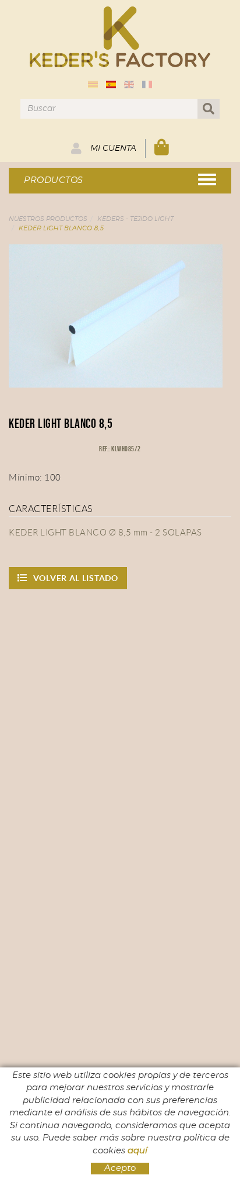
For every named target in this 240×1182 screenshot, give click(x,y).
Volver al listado (75, 578)
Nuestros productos (48, 219)
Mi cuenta (112, 148)
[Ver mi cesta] (162, 148)
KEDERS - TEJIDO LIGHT (135, 219)
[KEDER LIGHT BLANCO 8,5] (116, 316)
